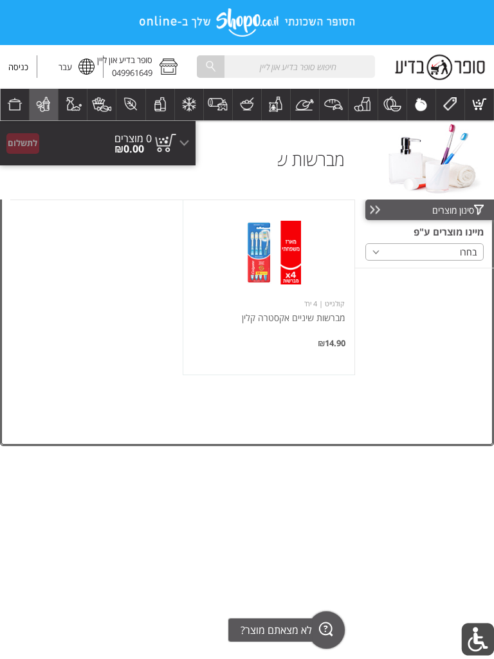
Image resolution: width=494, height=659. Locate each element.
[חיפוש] (210, 66)
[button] (145, 67)
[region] (98, 120)
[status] (133, 138)
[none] (268, 287)
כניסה (18, 67)
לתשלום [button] (22, 143)
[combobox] (285, 66)
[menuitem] (479, 104)
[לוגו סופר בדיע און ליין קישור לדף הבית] (440, 67)
